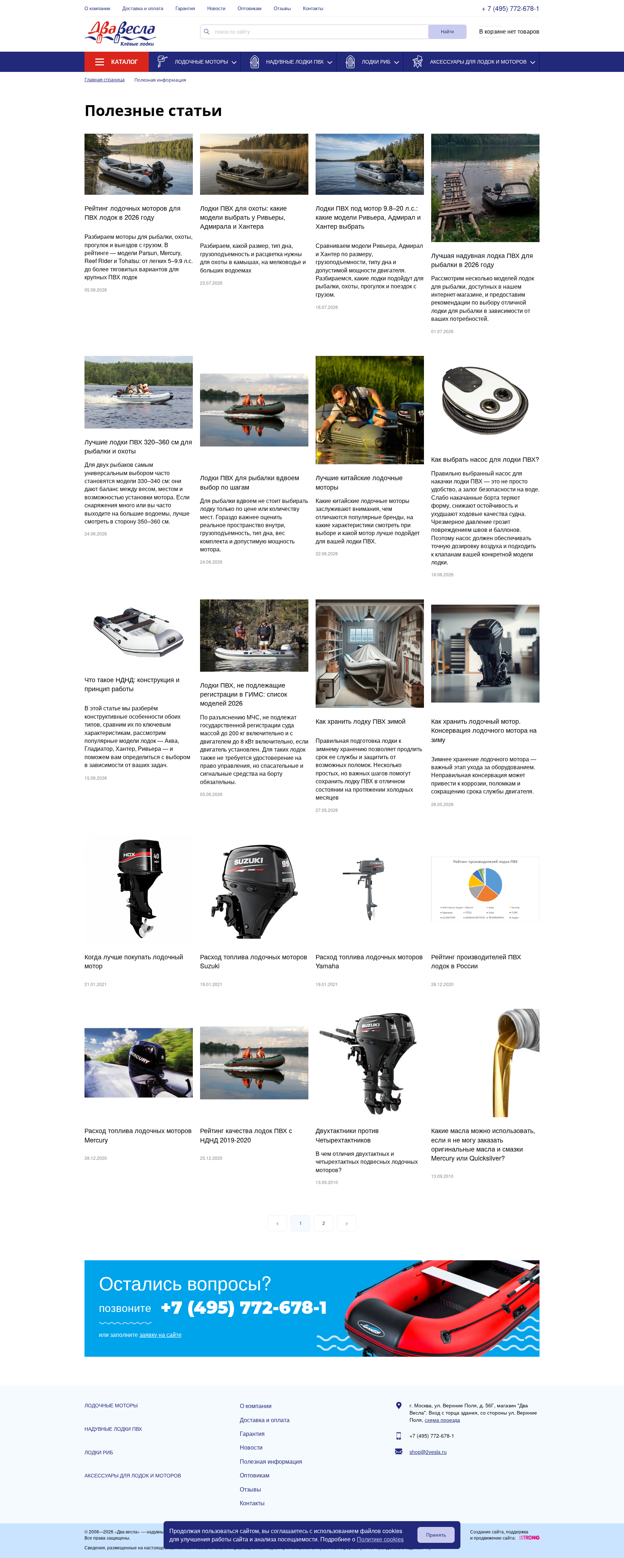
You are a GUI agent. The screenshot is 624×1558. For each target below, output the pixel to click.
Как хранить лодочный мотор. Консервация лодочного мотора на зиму (484, 730)
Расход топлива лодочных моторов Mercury (138, 1135)
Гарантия (185, 8)
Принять (436, 1535)
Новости (216, 8)
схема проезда (442, 1419)
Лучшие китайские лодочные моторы (359, 482)
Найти (447, 31)
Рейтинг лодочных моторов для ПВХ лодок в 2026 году (132, 212)
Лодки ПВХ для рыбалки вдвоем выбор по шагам (249, 482)
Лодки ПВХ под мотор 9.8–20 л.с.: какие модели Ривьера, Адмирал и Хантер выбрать (368, 217)
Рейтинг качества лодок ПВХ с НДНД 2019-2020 (246, 1135)
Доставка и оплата (142, 8)
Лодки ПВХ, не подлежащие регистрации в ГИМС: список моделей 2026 (243, 693)
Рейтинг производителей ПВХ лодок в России (476, 961)
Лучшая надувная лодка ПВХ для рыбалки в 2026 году (482, 260)
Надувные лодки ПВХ (295, 61)
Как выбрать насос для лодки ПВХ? (485, 459)
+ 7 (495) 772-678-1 (511, 8)
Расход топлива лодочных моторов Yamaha (369, 961)
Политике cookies (380, 1539)
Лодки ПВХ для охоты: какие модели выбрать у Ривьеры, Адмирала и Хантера (243, 217)
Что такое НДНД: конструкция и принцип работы (131, 684)
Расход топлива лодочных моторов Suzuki (253, 961)
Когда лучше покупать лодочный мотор (133, 961)
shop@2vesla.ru (428, 1452)
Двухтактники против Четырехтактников (347, 1135)
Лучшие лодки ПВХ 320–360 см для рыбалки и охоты (138, 446)
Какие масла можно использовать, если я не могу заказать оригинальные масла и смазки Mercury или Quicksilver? (483, 1144)
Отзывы (282, 8)
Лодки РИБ (376, 61)
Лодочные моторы (201, 61)
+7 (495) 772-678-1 (243, 1307)
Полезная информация (271, 1462)
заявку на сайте (160, 1335)
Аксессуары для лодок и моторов (478, 61)
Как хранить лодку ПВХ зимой (361, 721)
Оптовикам (249, 8)
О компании (97, 8)
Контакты (313, 8)
